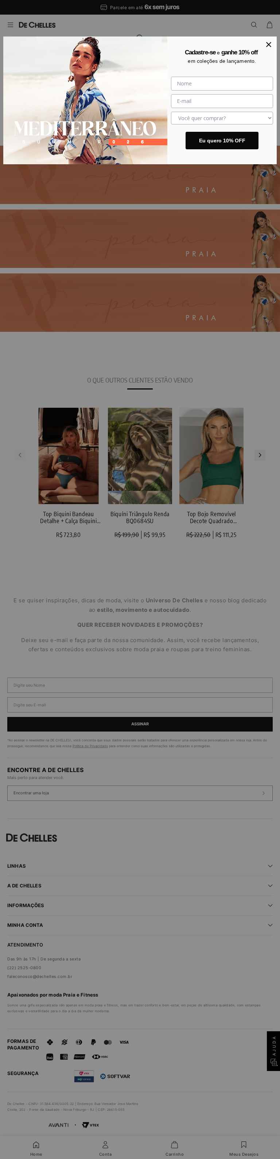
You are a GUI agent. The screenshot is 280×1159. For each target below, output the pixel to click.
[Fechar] (268, 44)
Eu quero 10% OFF (222, 140)
